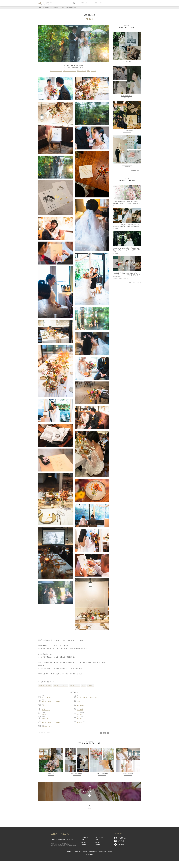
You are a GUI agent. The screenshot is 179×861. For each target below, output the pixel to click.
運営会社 (110, 851)
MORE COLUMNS (134, 282)
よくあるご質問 (77, 851)
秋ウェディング (82, 71)
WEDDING (84, 3)
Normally (94, 71)
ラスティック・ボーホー (70, 71)
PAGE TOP (89, 808)
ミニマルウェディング (56, 71)
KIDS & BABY (98, 3)
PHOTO (83, 845)
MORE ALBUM (135, 171)
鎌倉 (89, 71)
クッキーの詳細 (102, 851)
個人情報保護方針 (93, 851)
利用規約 (85, 851)
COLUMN (84, 839)
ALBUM (89, 19)
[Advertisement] (89, 817)
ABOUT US (69, 851)
